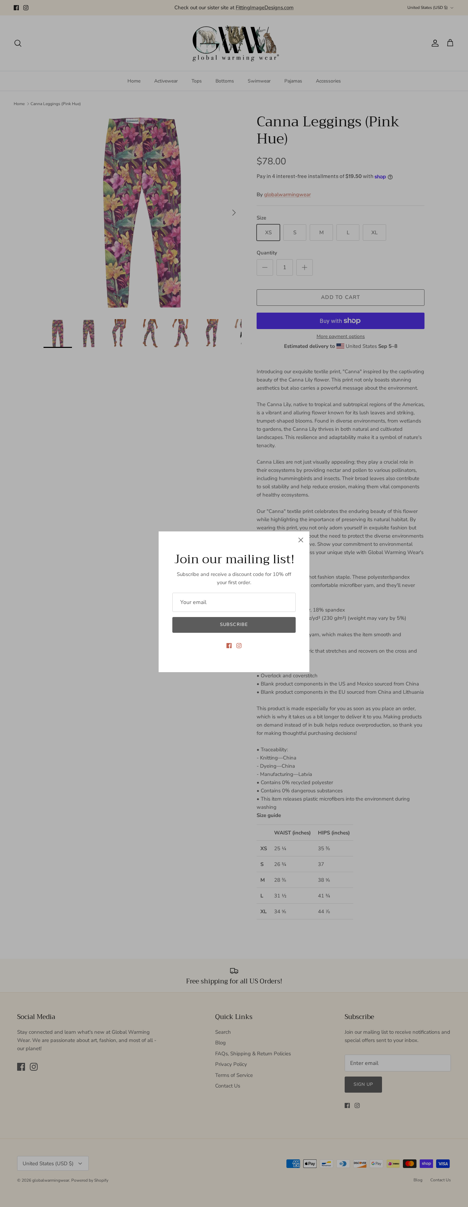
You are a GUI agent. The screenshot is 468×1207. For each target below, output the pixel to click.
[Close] (300, 540)
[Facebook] (229, 645)
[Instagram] (239, 645)
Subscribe (234, 624)
